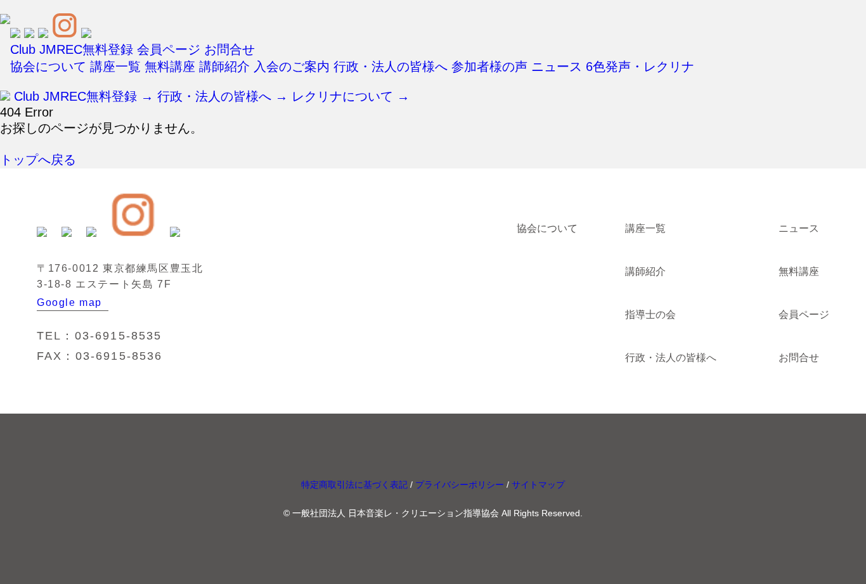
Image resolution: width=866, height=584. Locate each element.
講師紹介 (224, 66)
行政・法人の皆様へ (390, 66)
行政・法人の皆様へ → (222, 96)
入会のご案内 (292, 66)
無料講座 (170, 66)
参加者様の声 (489, 66)
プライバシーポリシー (459, 484)
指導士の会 (650, 314)
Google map (69, 302)
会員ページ (168, 49)
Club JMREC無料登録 (71, 49)
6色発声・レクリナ (640, 66)
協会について (48, 66)
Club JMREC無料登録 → (83, 96)
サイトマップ (538, 484)
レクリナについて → (351, 96)
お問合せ (229, 49)
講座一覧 (115, 66)
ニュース (556, 66)
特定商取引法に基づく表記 (354, 484)
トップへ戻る (38, 160)
